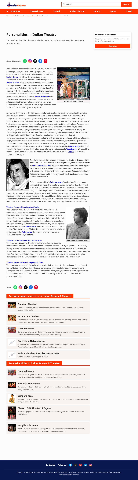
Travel (129, 11)
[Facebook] (70, 465)
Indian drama (12, 77)
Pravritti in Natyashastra (31, 340)
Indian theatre (12, 82)
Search (126, 4)
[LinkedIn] (85, 465)
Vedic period (27, 232)
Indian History (77, 11)
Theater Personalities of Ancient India (22, 207)
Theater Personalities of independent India (24, 262)
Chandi (71, 152)
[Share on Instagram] (30, 61)
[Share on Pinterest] (45, 61)
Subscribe (113, 46)
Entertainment (37, 11)
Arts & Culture (13, 11)
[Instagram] (90, 465)
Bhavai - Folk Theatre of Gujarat (35, 408)
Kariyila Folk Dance (28, 425)
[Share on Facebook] (40, 61)
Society (96, 11)
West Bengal (71, 149)
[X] (75, 465)
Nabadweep (74, 146)
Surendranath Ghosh (29, 316)
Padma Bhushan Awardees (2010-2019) (38, 353)
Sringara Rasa (25, 395)
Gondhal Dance (26, 328)
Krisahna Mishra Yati (42, 165)
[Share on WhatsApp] (25, 61)
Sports (113, 11)
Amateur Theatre (27, 304)
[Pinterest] (80, 465)
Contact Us (50, 465)
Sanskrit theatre (42, 96)
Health (57, 11)
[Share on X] (35, 61)
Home (8, 16)
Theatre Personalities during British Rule (24, 240)
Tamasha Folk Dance (29, 383)
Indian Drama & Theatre (35, 16)
